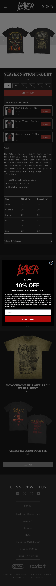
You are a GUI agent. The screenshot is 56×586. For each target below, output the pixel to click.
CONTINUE (28, 319)
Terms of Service (10, 306)
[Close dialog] (51, 262)
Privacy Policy (44, 304)
